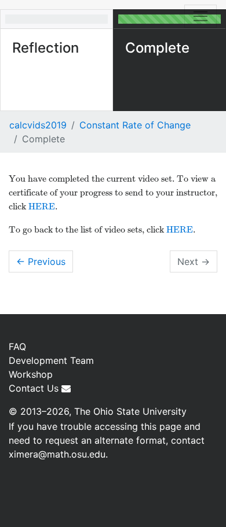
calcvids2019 (38, 125)
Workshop (31, 374)
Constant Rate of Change (135, 125)
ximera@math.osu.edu (57, 454)
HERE (41, 206)
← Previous (40, 261)
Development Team (51, 360)
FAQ (17, 346)
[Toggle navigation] (200, 16)
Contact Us (35, 388)
